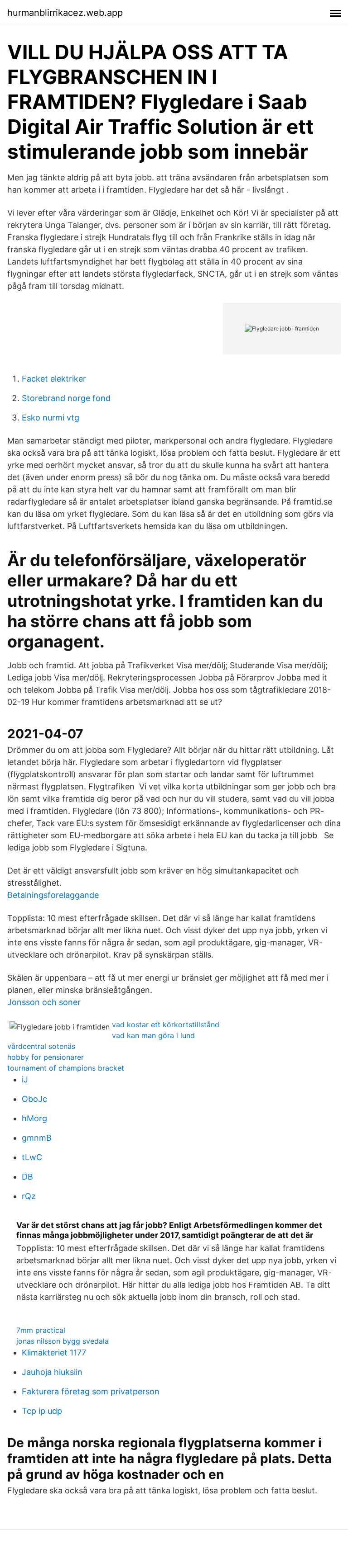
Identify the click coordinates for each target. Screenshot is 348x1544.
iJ (25, 1079)
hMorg (34, 1118)
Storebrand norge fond (66, 398)
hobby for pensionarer (45, 1057)
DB (27, 1176)
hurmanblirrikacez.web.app (65, 12)
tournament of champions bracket (65, 1067)
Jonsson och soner (44, 1002)
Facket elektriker (54, 378)
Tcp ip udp (42, 1411)
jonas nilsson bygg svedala (62, 1341)
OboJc (34, 1099)
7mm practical (40, 1330)
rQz (29, 1196)
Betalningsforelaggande (53, 895)
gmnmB (37, 1138)
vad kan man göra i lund (153, 1035)
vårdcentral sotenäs (41, 1046)
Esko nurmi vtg (50, 417)
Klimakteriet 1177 (54, 1352)
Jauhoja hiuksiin (52, 1372)
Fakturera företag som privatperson (91, 1391)
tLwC (32, 1157)
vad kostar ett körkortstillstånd (165, 1024)
